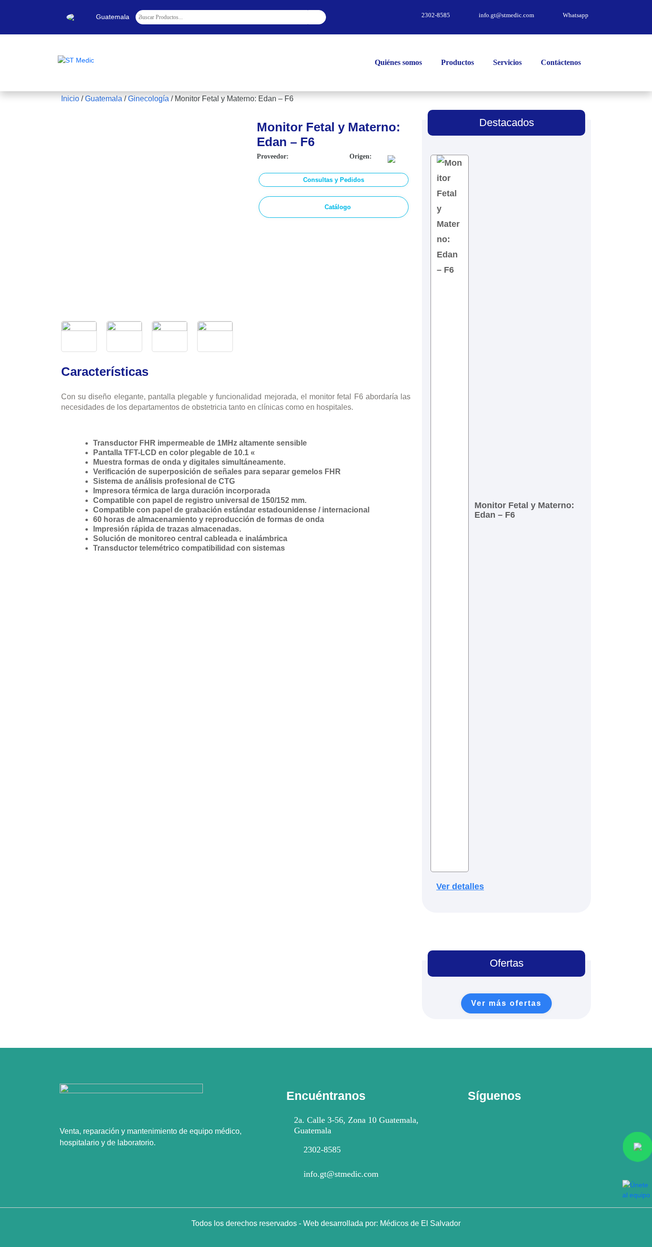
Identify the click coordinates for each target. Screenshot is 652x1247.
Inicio (70, 99)
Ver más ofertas (506, 1003)
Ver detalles (460, 886)
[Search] (317, 17)
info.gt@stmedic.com (341, 1174)
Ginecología (148, 99)
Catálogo (338, 207)
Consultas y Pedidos (333, 179)
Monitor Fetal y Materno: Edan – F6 (524, 510)
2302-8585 (322, 1149)
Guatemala (103, 99)
